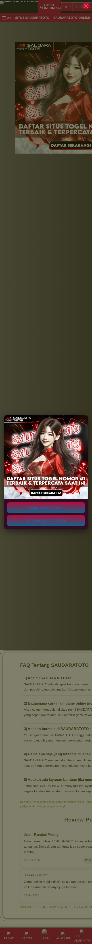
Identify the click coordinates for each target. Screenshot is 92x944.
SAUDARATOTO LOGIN (46, 507)
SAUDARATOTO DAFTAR (46, 520)
